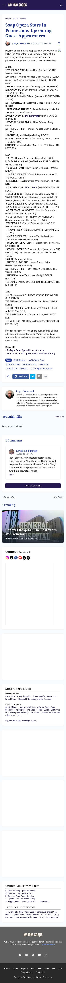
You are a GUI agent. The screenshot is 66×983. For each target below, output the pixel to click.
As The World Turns (36, 360)
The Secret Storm (13, 715)
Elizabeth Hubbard (23, 917)
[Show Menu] (4, 4)
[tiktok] (45, 955)
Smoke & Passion (26, 450)
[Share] (58, 43)
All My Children (19, 19)
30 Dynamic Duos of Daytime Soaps (21, 899)
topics (20, 721)
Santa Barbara (34, 713)
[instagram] (26, 955)
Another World (25, 707)
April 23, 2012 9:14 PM (24, 454)
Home (8, 19)
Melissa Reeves (32, 915)
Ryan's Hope (21, 713)
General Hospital (29, 364)
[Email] (39, 376)
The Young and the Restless (41, 369)
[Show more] (45, 376)
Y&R (60, 968)
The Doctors (20, 710)
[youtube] (39, 955)
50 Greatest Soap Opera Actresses (20, 891)
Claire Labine (29, 912)
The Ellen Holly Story (14, 912)
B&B (39, 968)
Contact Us (40, 972)
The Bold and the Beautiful (33, 696)
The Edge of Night (34, 710)
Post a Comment (33, 485)
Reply (11, 475)
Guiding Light (11, 369)
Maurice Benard (51, 917)
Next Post (58, 497)
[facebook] (20, 955)
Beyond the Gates (13, 696)
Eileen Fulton (37, 917)
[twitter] (33, 955)
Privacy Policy (27, 972)
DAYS (47, 968)
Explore (24, 968)
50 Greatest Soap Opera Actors (18, 893)
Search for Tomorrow (51, 713)
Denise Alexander (44, 912)
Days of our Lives (13, 364)
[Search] (61, 4)
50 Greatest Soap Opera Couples (19, 896)
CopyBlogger (28, 977)
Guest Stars (43, 364)
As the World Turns (41, 707)
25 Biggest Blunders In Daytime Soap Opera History (27, 902)
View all (58, 416)
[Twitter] (32, 376)
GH (53, 968)
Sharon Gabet (47, 915)
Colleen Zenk (18, 915)
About (15, 968)
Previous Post (10, 497)
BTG (33, 968)
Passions (23, 369)
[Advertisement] (24, 656)
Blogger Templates (44, 977)
